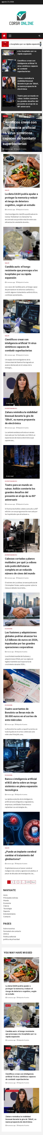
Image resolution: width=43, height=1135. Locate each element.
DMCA (6, 934)
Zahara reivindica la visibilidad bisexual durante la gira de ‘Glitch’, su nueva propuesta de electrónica (27, 83)
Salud (5, 116)
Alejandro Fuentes (20, 149)
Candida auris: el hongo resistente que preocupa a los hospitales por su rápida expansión (21, 1034)
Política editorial (9, 936)
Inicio (5, 895)
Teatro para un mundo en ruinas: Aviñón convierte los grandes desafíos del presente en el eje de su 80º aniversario (27, 101)
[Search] (39, 36)
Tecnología (7, 908)
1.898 (28, 882)
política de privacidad (11, 939)
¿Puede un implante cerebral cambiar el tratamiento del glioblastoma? (20, 855)
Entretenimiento (11, 408)
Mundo (6, 900)
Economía (8, 628)
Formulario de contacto (12, 931)
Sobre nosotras (9, 928)
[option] (21, 66)
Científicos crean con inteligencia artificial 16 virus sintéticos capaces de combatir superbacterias (27, 66)
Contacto (6, 916)
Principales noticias (10, 898)
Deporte (6, 911)
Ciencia (6, 906)
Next (33, 882)
